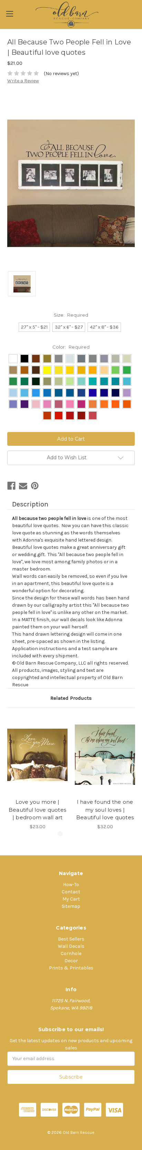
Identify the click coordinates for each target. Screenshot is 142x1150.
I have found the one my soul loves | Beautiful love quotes (105, 810)
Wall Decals (71, 946)
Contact (71, 892)
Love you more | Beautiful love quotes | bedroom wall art (37, 810)
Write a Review (23, 81)
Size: (71, 315)
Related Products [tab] (71, 698)
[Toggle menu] (9, 13)
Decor (71, 961)
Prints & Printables (71, 968)
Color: (71, 347)
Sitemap (71, 906)
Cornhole (71, 953)
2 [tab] (70, 833)
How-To (71, 884)
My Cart (71, 899)
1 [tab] (60, 833)
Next (135, 767)
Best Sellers (71, 939)
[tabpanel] (37, 772)
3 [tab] (81, 833)
